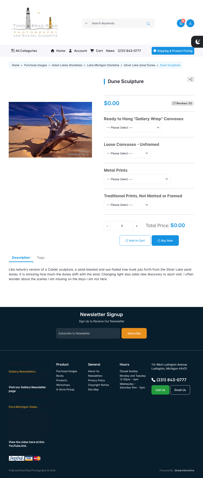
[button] (181, 23)
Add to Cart (136, 240)
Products (61, 380)
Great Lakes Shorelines (67, 65)
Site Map (93, 389)
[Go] (148, 23)
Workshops (63, 384)
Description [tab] (21, 257)
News (110, 51)
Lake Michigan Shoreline (103, 65)
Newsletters (95, 375)
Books (60, 375)
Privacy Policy (96, 380)
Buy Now (166, 240)
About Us (93, 371)
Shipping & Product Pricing (174, 50)
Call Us (160, 390)
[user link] (190, 23)
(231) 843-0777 (129, 51)
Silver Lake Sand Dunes (139, 65)
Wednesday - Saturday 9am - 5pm (132, 385)
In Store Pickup (65, 389)
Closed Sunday (129, 371)
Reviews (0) (184, 103)
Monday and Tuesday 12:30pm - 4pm (133, 377)
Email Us (180, 390)
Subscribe (134, 333)
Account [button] (80, 51)
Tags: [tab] (41, 257)
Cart (99, 51)
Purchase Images (35, 65)
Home (60, 51)
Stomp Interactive (184, 470)
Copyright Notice (98, 384)
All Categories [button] (26, 51)
